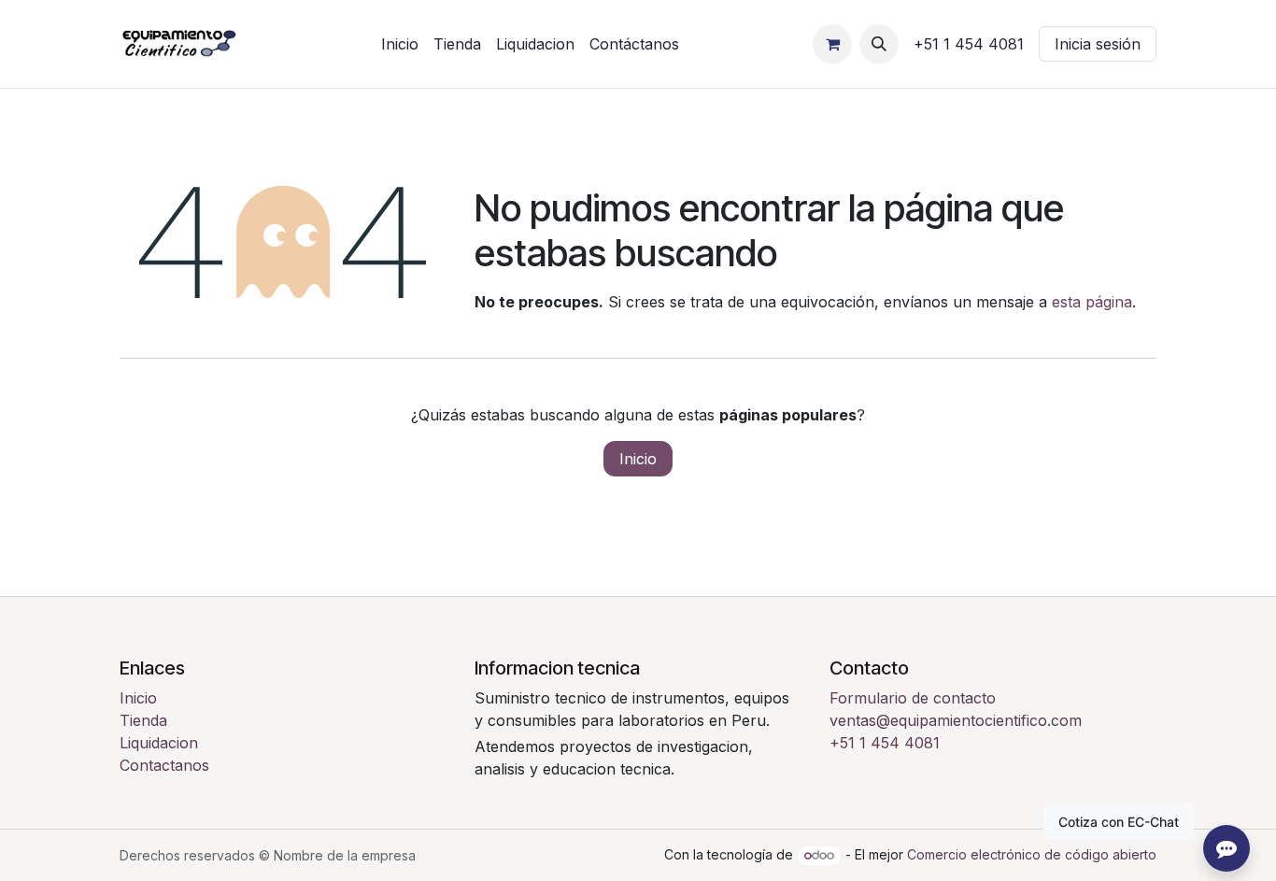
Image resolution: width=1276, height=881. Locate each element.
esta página (1092, 301)
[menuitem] (400, 44)
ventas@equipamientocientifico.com (955, 720)
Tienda (143, 720)
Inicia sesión (1098, 44)
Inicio (638, 458)
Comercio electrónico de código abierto (1031, 854)
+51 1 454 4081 (884, 742)
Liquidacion (159, 742)
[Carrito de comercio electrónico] (832, 44)
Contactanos (164, 765)
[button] (879, 44)
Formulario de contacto (912, 698)
